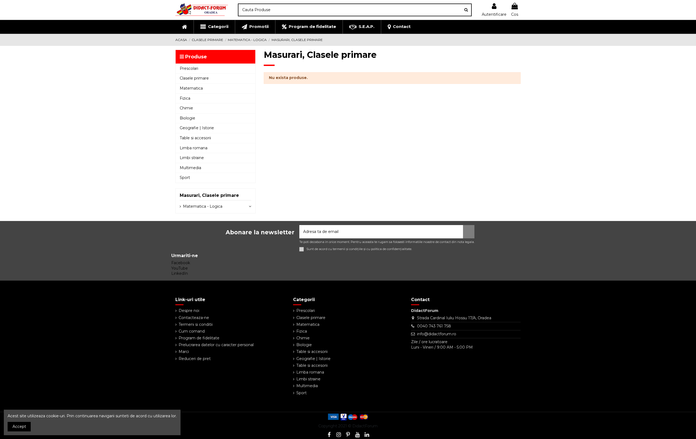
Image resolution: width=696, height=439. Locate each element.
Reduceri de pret (195, 358)
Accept (19, 426)
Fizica (301, 331)
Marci (184, 351)
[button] (214, 27)
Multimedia (307, 385)
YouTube (179, 268)
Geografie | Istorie (313, 358)
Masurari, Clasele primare (209, 195)
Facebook (180, 262)
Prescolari (305, 310)
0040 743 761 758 (434, 326)
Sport (301, 392)
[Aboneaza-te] (468, 231)
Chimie (303, 338)
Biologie (304, 344)
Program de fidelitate (199, 338)
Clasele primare (310, 317)
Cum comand (192, 331)
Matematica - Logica (202, 206)
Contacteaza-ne (194, 317)
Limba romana (310, 372)
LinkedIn (179, 273)
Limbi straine (308, 379)
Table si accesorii (312, 351)
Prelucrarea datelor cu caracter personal (216, 344)
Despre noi (189, 310)
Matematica (307, 324)
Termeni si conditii (196, 324)
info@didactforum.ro (436, 333)
